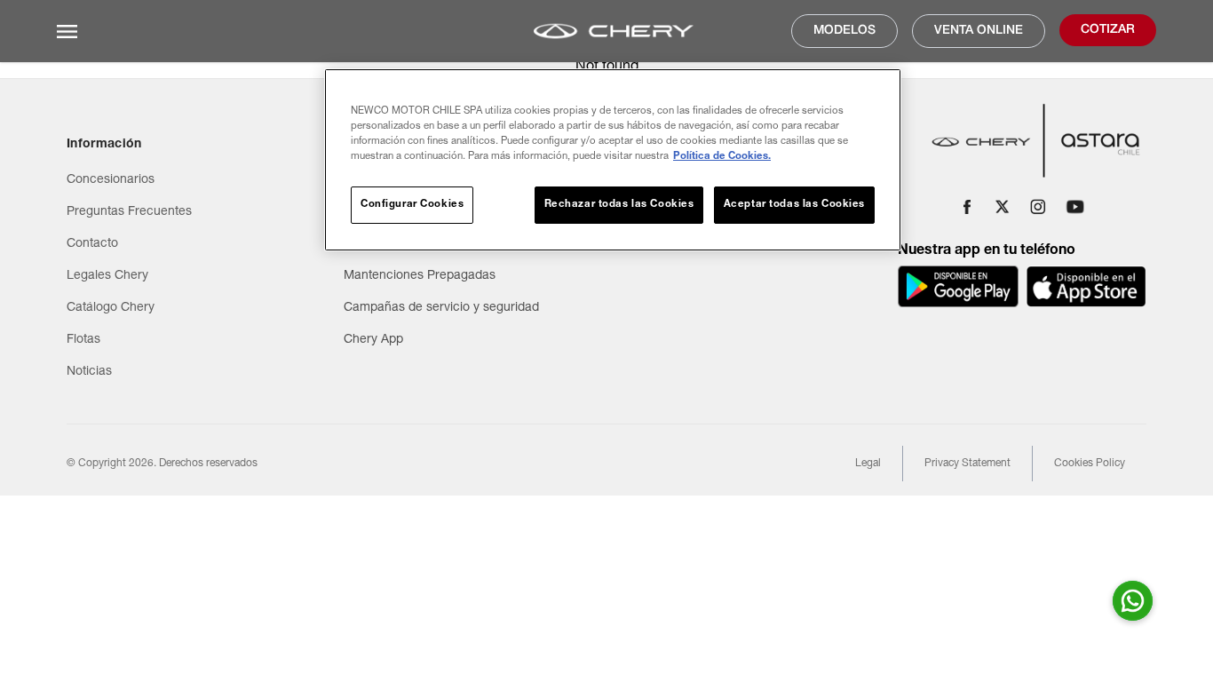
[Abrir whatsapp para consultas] (1133, 601)
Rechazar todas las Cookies (619, 205)
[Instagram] (1038, 207)
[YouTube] (1075, 206)
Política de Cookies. (722, 157)
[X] (1002, 207)
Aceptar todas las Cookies (794, 205)
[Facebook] (967, 207)
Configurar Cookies (412, 205)
